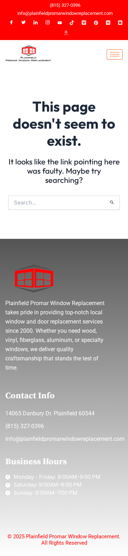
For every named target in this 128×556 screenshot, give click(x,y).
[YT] (59, 22)
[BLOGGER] (120, 22)
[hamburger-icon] (115, 54)
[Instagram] (47, 22)
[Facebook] (11, 22)
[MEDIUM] (108, 22)
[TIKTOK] (71, 22)
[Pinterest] (96, 22)
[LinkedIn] (35, 22)
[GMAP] (65, 33)
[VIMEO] (84, 22)
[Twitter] (23, 22)
